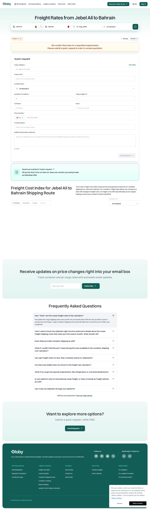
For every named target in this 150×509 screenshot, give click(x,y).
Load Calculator (44, 473)
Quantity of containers (21, 94)
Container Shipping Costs (47, 477)
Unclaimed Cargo (17, 477)
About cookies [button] (116, 498)
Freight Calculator (44, 470)
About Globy (69, 470)
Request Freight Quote (117, 4)
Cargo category (19, 65)
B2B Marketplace (17, 470)
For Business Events (125, 477)
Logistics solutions (49, 4)
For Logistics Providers (126, 473)
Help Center (72, 4)
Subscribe (88, 286)
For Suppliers (123, 470)
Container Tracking (45, 481)
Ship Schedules (44, 484)
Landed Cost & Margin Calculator (49, 488)
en (136, 4)
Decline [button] (119, 503)
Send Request (125, 156)
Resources (61, 4)
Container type (19, 84)
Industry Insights (97, 470)
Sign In (143, 4)
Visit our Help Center (84, 396)
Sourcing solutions (34, 4)
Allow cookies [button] (138, 503)
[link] (96, 456)
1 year (34, 203)
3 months (16, 203)
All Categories (21, 4)
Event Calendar (97, 473)
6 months (26, 203)
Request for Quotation (19, 473)
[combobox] (25, 27)
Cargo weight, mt (81, 94)
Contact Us (68, 473)
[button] (75, 315)
